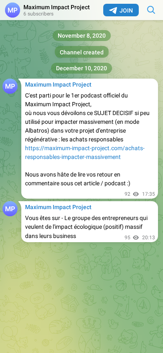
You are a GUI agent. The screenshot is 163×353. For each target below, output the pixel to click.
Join (126, 10)
